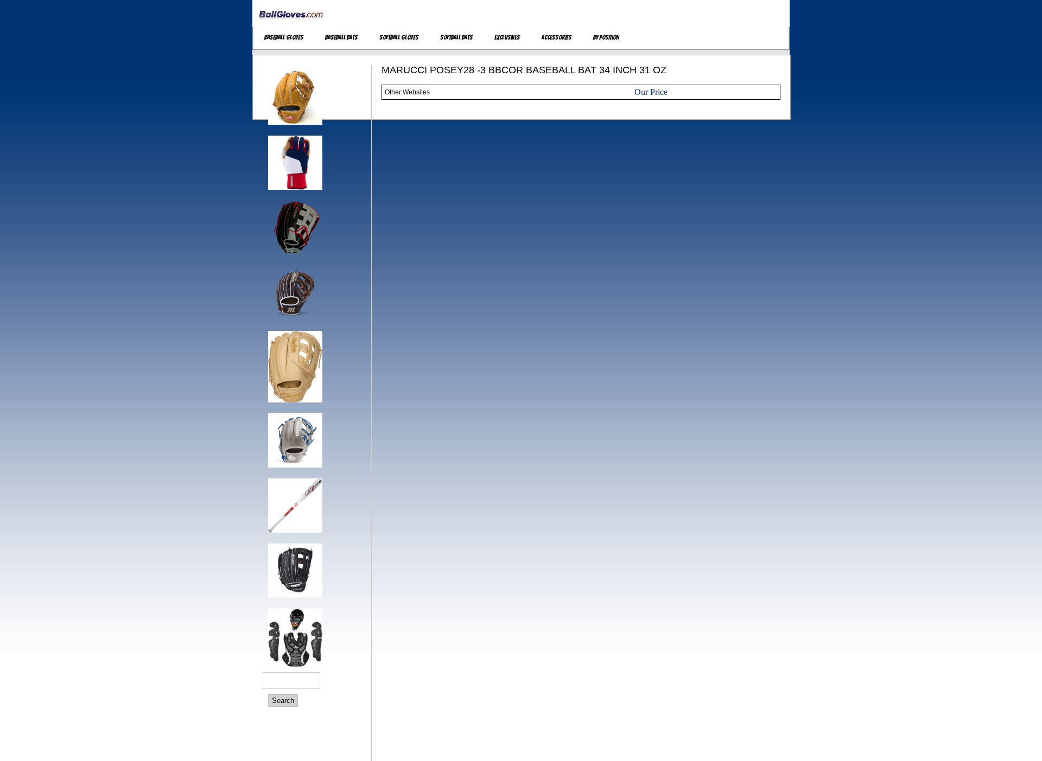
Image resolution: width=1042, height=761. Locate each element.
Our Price (651, 92)
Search (283, 700)
